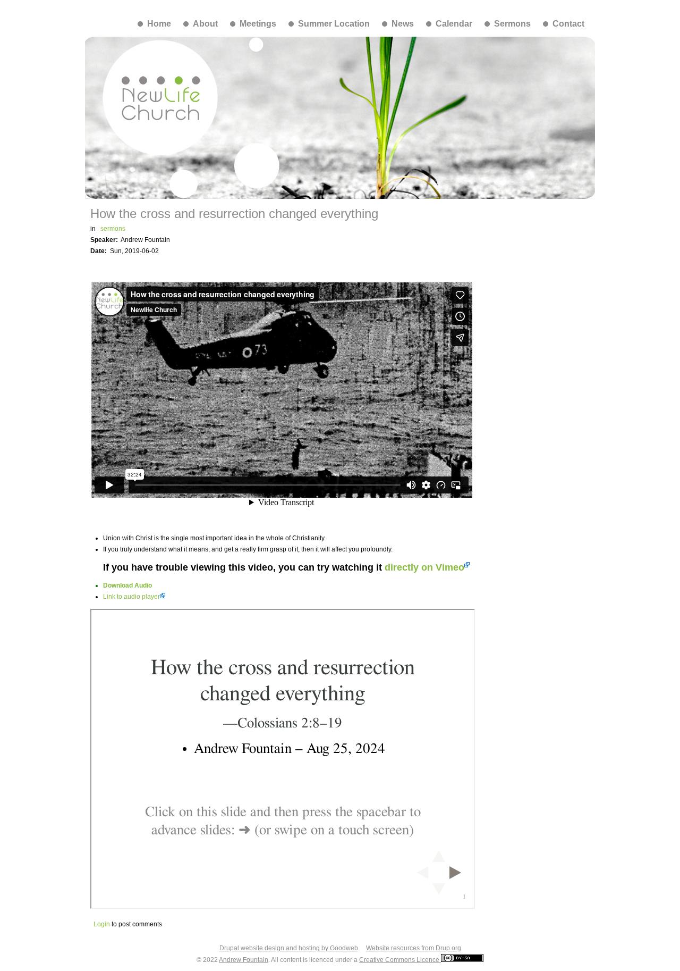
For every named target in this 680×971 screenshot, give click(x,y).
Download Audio (127, 585)
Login (102, 924)
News (403, 23)
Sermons (512, 23)
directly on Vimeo (424, 567)
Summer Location (334, 23)
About (205, 23)
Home (159, 23)
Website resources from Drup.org (413, 948)
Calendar (454, 23)
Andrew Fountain (243, 960)
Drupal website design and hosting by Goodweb (288, 948)
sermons (112, 228)
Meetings (258, 23)
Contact (568, 23)
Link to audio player (131, 596)
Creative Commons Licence (400, 960)
